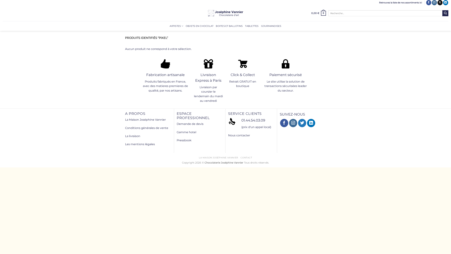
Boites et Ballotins (229, 26)
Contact (246, 157)
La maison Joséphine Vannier (218, 157)
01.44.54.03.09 (253, 120)
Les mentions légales (140, 144)
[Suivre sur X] (440, 2)
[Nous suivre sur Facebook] (428, 2)
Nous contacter (239, 135)
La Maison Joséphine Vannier (145, 119)
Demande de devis (190, 124)
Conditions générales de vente (146, 128)
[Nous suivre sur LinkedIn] (445, 2)
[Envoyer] (445, 13)
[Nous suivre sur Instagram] (434, 2)
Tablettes (251, 26)
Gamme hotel (186, 132)
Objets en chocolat (200, 26)
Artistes (175, 26)
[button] (318, 13)
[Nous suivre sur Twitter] (302, 123)
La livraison (132, 136)
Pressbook (184, 140)
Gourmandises (271, 26)
